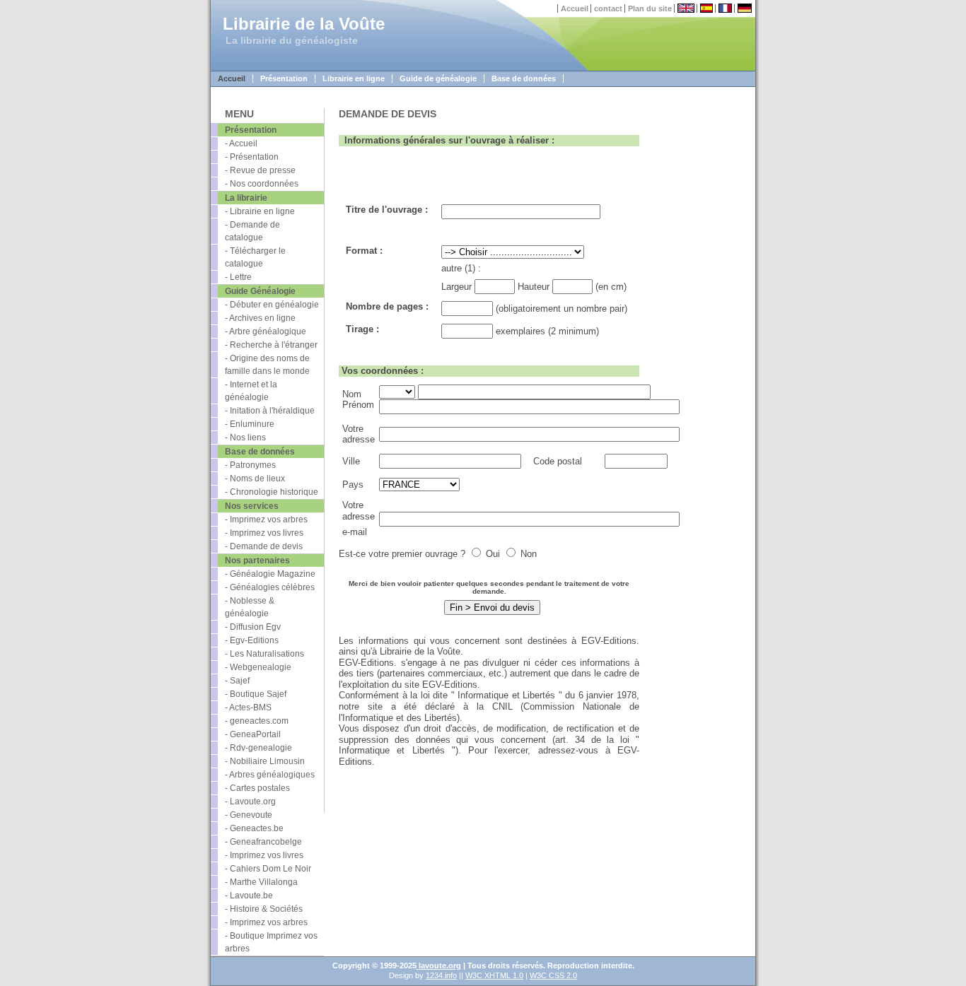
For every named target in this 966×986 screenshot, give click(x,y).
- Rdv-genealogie (258, 748)
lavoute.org (439, 965)
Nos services (252, 506)
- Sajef (237, 681)
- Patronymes (250, 465)
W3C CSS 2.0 (553, 975)
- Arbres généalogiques (270, 775)
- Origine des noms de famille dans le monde (267, 364)
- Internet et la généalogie (251, 391)
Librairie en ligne (353, 78)
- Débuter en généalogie (272, 305)
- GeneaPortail (253, 734)
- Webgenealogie (258, 667)
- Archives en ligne (260, 318)
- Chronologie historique (271, 492)
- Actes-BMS (248, 707)
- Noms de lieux (255, 478)
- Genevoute (248, 815)
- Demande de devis (264, 546)
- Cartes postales (257, 788)
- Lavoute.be (249, 895)
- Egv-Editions (252, 640)
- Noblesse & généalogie (249, 607)
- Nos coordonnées (261, 184)
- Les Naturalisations (264, 654)
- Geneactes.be (254, 828)
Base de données (523, 78)
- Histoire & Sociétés (264, 909)
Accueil (574, 8)
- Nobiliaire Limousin (265, 761)
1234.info (441, 975)
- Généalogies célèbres (270, 587)
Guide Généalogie (260, 291)
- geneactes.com (257, 721)
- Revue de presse (260, 170)
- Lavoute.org (250, 801)
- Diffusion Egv (253, 627)
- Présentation (252, 157)
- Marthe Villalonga (261, 882)
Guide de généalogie (438, 78)
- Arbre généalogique (265, 331)
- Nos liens (245, 437)
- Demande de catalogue (252, 231)
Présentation (284, 78)
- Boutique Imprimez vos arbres (271, 942)
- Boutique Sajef (255, 694)
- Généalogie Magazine (270, 574)
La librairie (246, 198)
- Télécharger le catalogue (255, 257)
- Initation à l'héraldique (270, 411)
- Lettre (238, 277)
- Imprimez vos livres (264, 533)
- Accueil (241, 143)
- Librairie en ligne (260, 211)
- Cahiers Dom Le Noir (268, 869)
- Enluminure (249, 424)
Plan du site (650, 8)
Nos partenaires (257, 560)
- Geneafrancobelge (263, 842)
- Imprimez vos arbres (266, 519)
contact (608, 8)
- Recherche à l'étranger (271, 345)
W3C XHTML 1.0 (494, 975)
